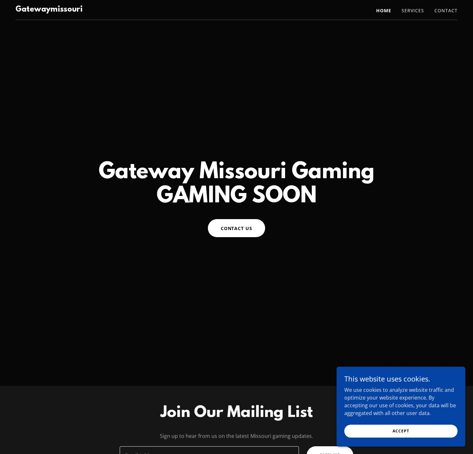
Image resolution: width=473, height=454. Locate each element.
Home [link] (383, 10)
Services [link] (413, 10)
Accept (401, 431)
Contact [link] (446, 10)
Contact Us (237, 228)
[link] (49, 9)
